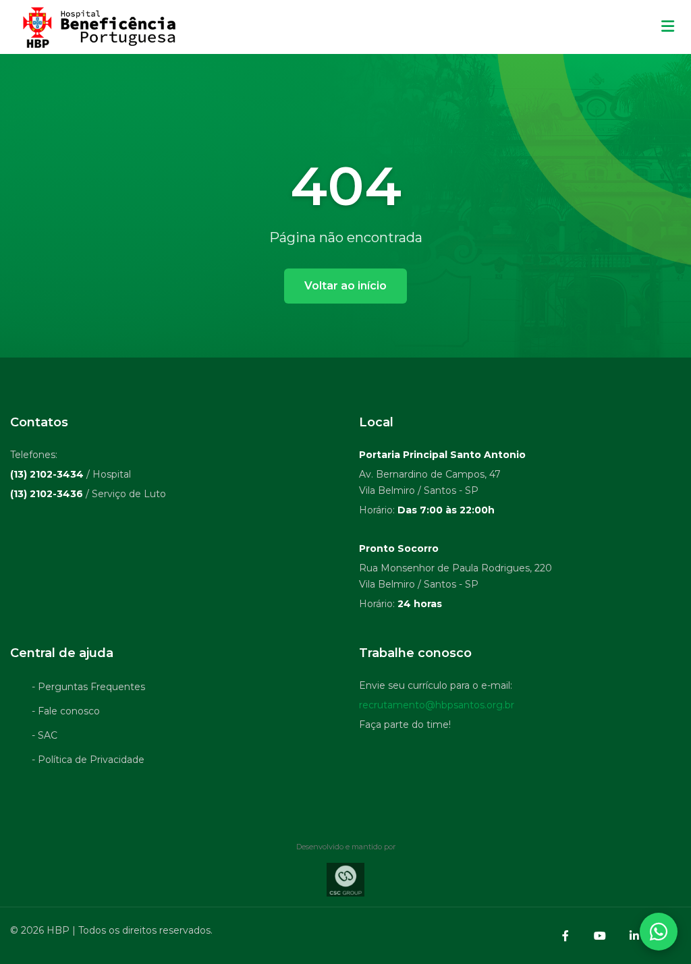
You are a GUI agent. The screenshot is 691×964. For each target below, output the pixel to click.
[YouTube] (600, 936)
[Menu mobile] (668, 27)
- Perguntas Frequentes (88, 687)
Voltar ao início (345, 285)
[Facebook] (565, 936)
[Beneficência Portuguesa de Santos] (97, 27)
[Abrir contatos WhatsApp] (659, 932)
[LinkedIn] (634, 936)
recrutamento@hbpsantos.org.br (436, 705)
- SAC (44, 735)
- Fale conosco (66, 711)
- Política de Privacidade (88, 760)
